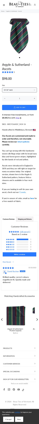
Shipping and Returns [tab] (25, 219)
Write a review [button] (19, 254)
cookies (17, 412)
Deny (19, 419)
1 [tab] (19, 57)
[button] (8, 72)
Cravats (22, 192)
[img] (8, 268)
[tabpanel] (19, 36)
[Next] (37, 319)
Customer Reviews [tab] (9, 219)
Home (2, 11)
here (32, 198)
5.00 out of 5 (25, 231)
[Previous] (2, 319)
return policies (23, 141)
